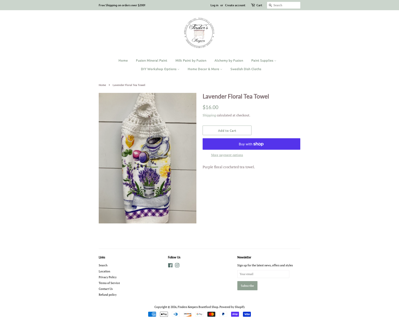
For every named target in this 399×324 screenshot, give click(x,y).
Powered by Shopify (232, 307)
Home (123, 60)
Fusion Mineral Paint (151, 60)
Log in (214, 5)
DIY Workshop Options (159, 68)
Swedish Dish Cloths (245, 68)
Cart (259, 5)
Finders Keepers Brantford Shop (198, 307)
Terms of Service (109, 283)
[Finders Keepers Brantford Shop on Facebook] (170, 266)
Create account (235, 5)
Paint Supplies (262, 60)
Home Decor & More (204, 68)
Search (103, 265)
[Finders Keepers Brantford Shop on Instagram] (177, 266)
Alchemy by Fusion (228, 60)
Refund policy (108, 295)
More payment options (227, 155)
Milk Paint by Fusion (190, 60)
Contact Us (106, 289)
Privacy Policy (108, 277)
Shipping (209, 115)
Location (104, 271)
